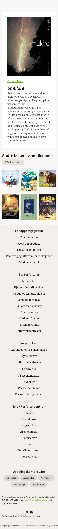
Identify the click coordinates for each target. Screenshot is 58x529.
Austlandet (28, 477)
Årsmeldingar (29, 431)
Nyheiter (29, 382)
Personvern (29, 456)
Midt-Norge (19, 484)
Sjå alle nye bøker (13, 162)
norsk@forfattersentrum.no (37, 500)
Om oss (29, 413)
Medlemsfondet (29, 262)
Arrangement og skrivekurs (29, 349)
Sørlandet (11, 477)
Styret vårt (29, 425)
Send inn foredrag (29, 300)
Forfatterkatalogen (29, 250)
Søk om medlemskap (29, 306)
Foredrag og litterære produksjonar (29, 256)
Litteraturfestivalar (29, 331)
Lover (29, 444)
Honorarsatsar (29, 237)
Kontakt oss (29, 419)
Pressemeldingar (29, 388)
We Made (54, 525)
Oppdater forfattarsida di (29, 293)
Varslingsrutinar (29, 324)
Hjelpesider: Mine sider (29, 287)
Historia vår (29, 438)
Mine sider (29, 281)
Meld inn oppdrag (29, 243)
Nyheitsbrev (29, 356)
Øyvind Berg (15, 81)
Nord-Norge (38, 484)
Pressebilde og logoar (29, 394)
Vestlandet (46, 477)
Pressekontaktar (29, 375)
